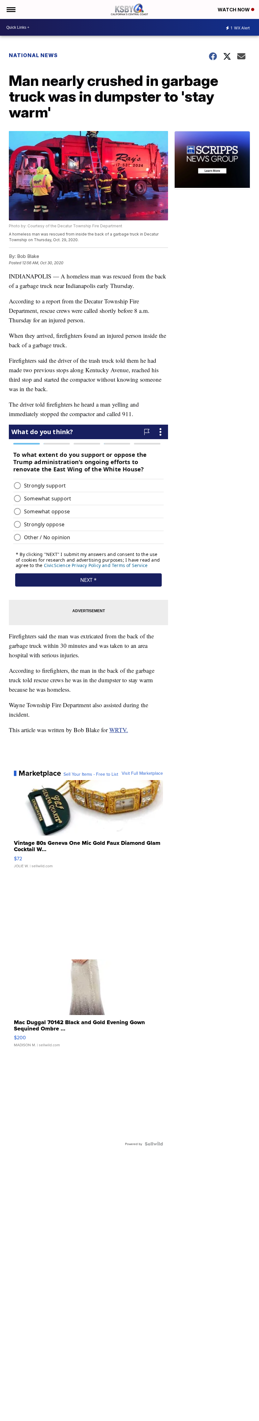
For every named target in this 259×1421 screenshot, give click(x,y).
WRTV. (118, 730)
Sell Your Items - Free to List (90, 774)
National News (33, 55)
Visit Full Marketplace (142, 773)
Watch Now (234, 10)
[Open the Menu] (10, 9)
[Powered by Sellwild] (154, 1144)
